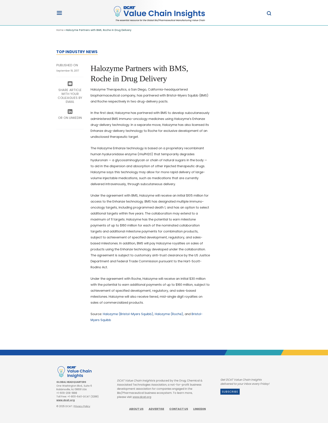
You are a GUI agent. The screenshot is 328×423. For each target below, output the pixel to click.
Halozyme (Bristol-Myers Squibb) (128, 314)
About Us (136, 409)
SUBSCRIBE (230, 392)
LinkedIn (199, 409)
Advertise (156, 409)
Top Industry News (77, 51)
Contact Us (178, 409)
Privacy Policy (82, 406)
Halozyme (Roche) (169, 314)
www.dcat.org (65, 400)
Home (60, 30)
